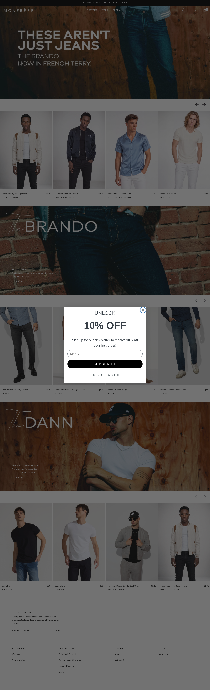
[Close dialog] (143, 310)
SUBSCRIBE (105, 364)
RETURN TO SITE (105, 374)
